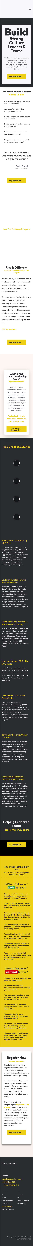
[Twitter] (6, 1167)
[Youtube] (9, 1167)
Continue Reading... (9, 329)
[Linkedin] (3, 1167)
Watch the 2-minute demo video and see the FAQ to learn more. (16, 418)
